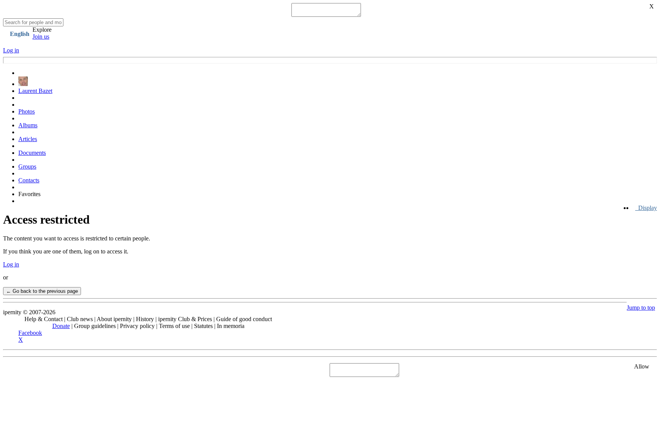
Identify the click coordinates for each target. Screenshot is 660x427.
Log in (11, 50)
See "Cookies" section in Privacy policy (52, 370)
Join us (40, 36)
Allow (641, 366)
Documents (32, 152)
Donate (61, 326)
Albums (27, 125)
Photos (26, 111)
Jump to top (641, 307)
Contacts (28, 180)
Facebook (30, 333)
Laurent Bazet (35, 91)
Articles (27, 139)
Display (646, 208)
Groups (27, 166)
